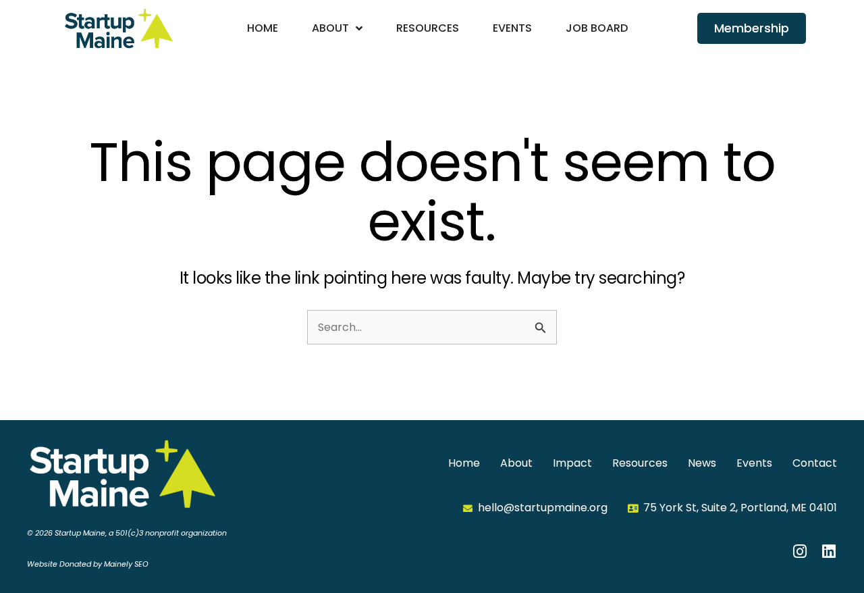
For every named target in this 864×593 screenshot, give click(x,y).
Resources (427, 28)
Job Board (597, 28)
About (330, 28)
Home (262, 28)
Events (512, 28)
